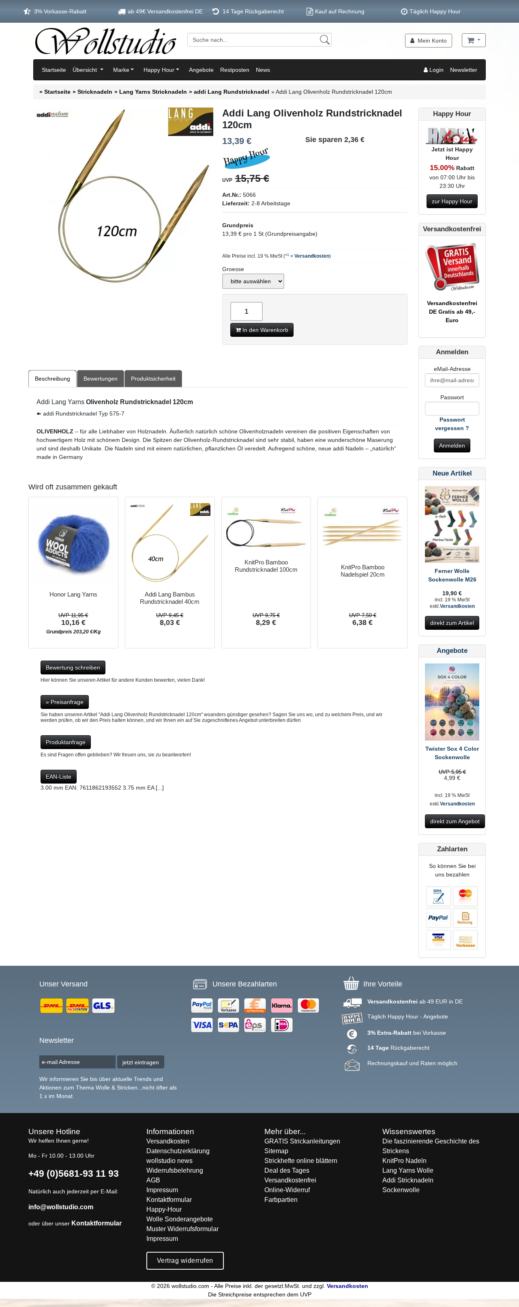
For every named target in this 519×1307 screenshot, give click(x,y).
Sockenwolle (401, 1189)
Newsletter (463, 70)
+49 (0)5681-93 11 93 (73, 1173)
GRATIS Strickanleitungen (302, 1141)
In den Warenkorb (264, 330)
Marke (121, 70)
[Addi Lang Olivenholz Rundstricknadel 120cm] (123, 199)
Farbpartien (281, 1199)
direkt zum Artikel (452, 623)
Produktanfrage (66, 742)
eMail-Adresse (452, 369)
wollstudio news (169, 1160)
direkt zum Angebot (455, 821)
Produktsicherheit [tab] (153, 378)
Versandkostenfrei (290, 1180)
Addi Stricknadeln (407, 1180)
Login (436, 70)
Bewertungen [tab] (101, 378)
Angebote (201, 70)
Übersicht (86, 70)
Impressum (162, 1189)
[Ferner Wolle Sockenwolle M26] (452, 526)
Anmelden (452, 445)
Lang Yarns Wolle (407, 1170)
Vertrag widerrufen (185, 1260)
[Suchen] (325, 40)
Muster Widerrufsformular (182, 1228)
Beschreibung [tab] (52, 378)
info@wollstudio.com (60, 1207)
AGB (153, 1180)
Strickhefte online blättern (300, 1160)
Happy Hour (159, 70)
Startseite (54, 70)
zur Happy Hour (452, 201)
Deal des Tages (286, 1170)
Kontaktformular (96, 1223)
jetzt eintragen (140, 1062)
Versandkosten (311, 256)
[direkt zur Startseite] (105, 41)
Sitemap (276, 1151)
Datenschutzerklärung (178, 1151)
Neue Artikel (452, 473)
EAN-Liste (58, 776)
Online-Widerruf (287, 1189)
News (263, 70)
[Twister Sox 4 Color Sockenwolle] (452, 703)
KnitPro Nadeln (404, 1160)
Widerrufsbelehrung (174, 1170)
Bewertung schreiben (73, 667)
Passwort (452, 397)
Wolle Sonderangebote (179, 1219)
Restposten (234, 70)
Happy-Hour (164, 1209)
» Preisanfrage (65, 702)
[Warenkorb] (474, 40)
